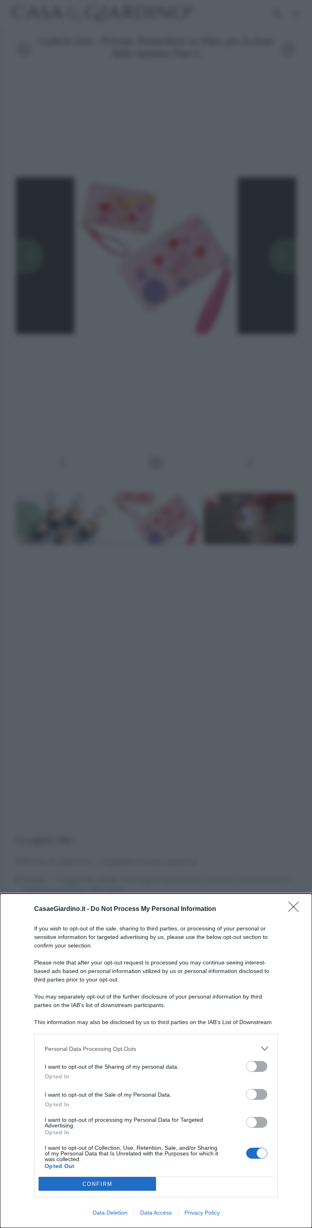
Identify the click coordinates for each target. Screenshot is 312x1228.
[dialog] (156, 1061)
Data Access (156, 1212)
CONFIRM (97, 1184)
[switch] (256, 1066)
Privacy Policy (202, 1212)
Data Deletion (110, 1212)
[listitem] (156, 1048)
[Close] (296, 909)
